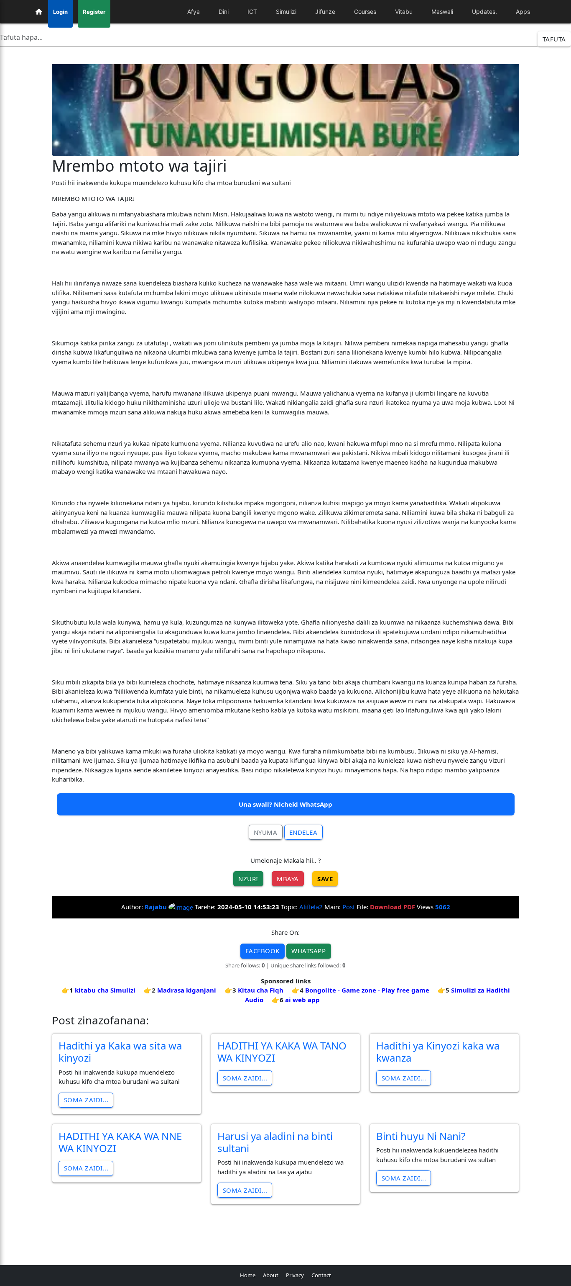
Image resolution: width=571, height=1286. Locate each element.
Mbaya (288, 878)
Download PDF (392, 907)
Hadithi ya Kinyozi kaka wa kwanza (438, 1052)
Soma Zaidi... (86, 1100)
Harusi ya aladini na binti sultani (275, 1142)
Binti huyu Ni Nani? (420, 1136)
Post (348, 907)
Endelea (303, 832)
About (270, 1275)
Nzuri (248, 878)
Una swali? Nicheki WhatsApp (285, 804)
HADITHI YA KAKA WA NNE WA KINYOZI (120, 1142)
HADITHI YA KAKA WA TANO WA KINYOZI (282, 1052)
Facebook (262, 950)
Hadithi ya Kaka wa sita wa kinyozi (120, 1052)
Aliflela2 (311, 907)
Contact (321, 1275)
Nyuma (266, 832)
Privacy (295, 1275)
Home (247, 1275)
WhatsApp (308, 950)
